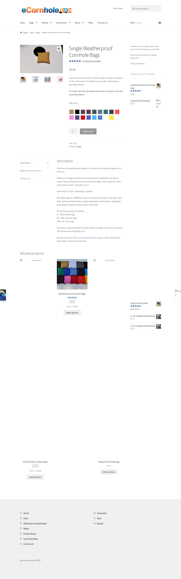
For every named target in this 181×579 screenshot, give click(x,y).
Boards (45, 22)
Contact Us (103, 22)
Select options (35, 477)
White (106, 117)
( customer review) (91, 61)
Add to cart (88, 131)
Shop (22, 22)
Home (25, 32)
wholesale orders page (91, 237)
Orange (117, 112)
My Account (118, 8)
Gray (100, 112)
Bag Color (73, 103)
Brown (83, 112)
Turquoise (100, 117)
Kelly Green (106, 112)
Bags (31, 22)
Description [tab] (25, 162)
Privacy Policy (29, 533)
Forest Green (94, 112)
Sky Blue (94, 117)
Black (77, 112)
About (77, 22)
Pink (71, 117)
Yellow (111, 117)
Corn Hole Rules (30, 538)
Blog (91, 22)
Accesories (102, 513)
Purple (77, 117)
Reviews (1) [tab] (25, 178)
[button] (59, 49)
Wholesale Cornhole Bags (35, 523)
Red (83, 117)
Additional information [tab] (30, 170)
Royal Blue (89, 117)
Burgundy (89, 112)
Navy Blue (111, 112)
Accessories (61, 22)
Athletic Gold (71, 112)
